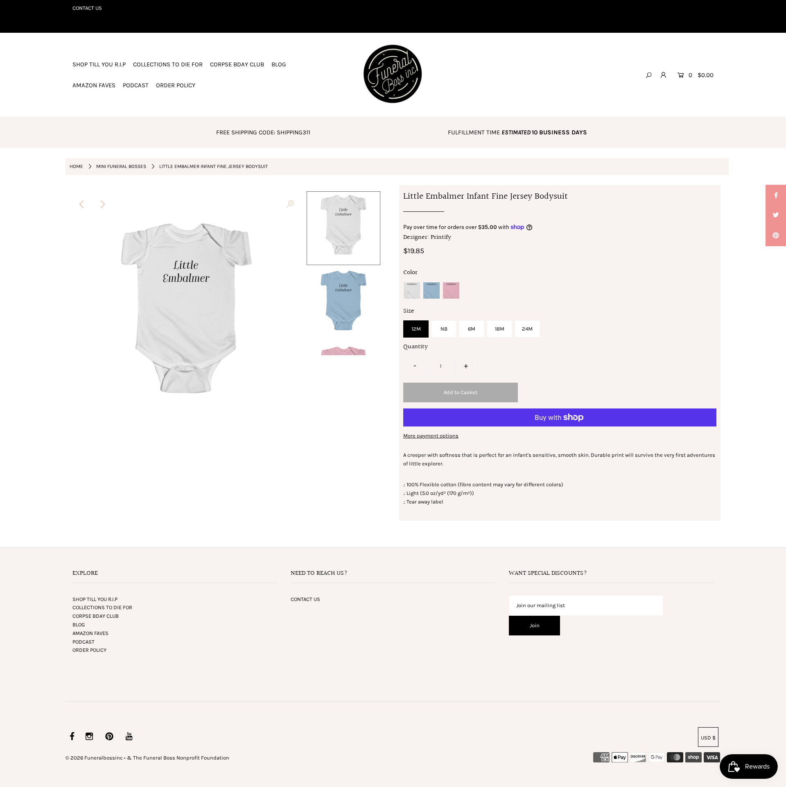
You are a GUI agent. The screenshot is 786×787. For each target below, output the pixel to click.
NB (443, 329)
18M (499, 329)
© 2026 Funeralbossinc (94, 758)
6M (471, 329)
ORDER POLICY (175, 85)
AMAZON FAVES (93, 85)
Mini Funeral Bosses (121, 166)
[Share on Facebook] (776, 195)
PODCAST (136, 85)
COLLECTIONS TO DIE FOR (168, 64)
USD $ (708, 738)
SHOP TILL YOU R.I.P (99, 64)
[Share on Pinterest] (776, 236)
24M (527, 329)
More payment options (430, 436)
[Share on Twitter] (776, 215)
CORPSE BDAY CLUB (237, 64)
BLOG (278, 64)
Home (76, 166)
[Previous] (82, 204)
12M (416, 329)
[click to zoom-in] (290, 204)
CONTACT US (87, 8)
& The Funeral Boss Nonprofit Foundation (178, 758)
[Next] (102, 204)
